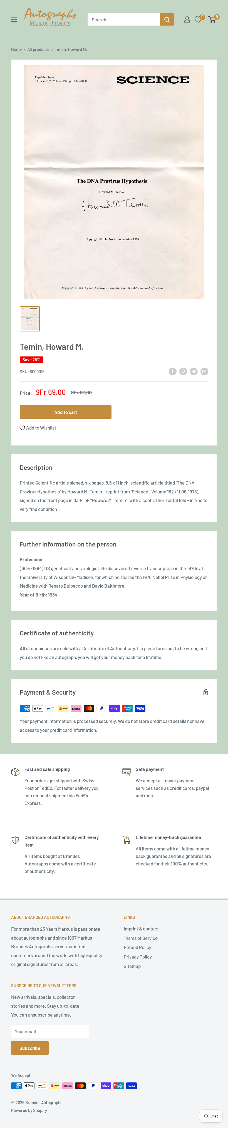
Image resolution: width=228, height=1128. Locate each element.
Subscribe (29, 1048)
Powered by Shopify (29, 1110)
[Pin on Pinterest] (183, 370)
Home (16, 49)
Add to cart (65, 412)
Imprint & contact (141, 928)
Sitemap (132, 966)
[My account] (187, 19)
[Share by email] (204, 370)
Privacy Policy (138, 956)
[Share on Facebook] (173, 370)
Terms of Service (141, 938)
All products (38, 49)
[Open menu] (14, 20)
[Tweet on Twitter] (194, 370)
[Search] (167, 19)
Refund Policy (137, 947)
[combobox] (124, 19)
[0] (212, 19)
